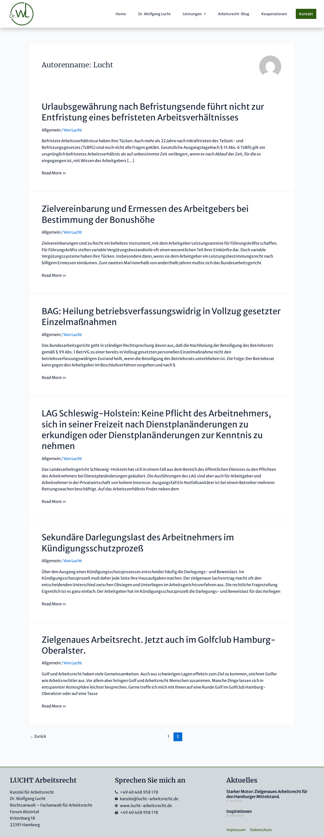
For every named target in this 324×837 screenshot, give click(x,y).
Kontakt (306, 14)
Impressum (236, 830)
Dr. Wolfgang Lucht (154, 14)
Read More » (54, 173)
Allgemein (51, 130)
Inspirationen (239, 811)
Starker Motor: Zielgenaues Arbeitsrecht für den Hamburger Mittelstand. (266, 794)
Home (121, 14)
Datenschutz (261, 830)
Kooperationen (274, 14)
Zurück (38, 736)
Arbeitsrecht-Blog (233, 14)
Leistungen (192, 14)
